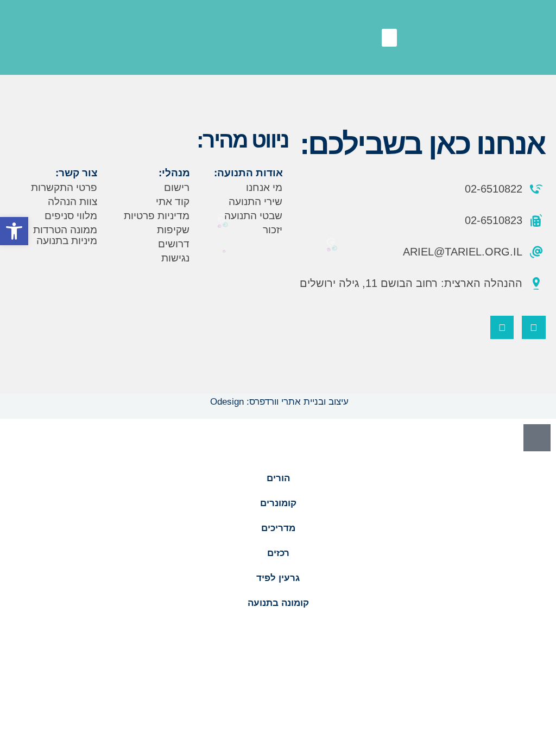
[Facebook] (533, 327)
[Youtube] (502, 327)
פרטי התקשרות (64, 187)
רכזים (278, 553)
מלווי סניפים (71, 215)
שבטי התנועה (253, 215)
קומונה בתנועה (278, 603)
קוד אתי (172, 201)
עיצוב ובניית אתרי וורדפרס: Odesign (278, 402)
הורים (278, 478)
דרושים (173, 244)
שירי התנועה (255, 201)
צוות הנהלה (72, 201)
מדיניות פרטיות (156, 215)
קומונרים (278, 503)
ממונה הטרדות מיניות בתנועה (65, 235)
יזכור (272, 229)
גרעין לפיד (278, 578)
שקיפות (173, 229)
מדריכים (278, 528)
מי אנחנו (264, 187)
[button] (389, 38)
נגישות (175, 258)
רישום (176, 187)
